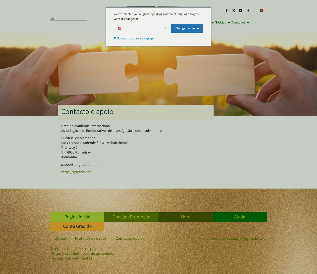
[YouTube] (240, 10)
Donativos (238, 22)
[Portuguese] (282, 10)
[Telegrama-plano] (247, 10)
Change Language (187, 28)
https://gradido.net (76, 172)
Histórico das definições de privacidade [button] (82, 254)
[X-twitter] (233, 10)
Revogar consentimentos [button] (71, 258)
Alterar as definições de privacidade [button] (80, 249)
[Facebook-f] (226, 10)
